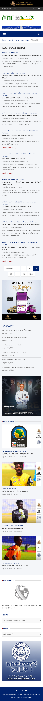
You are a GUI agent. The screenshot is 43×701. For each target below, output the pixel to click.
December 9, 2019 (8, 81)
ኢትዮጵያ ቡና (5, 488)
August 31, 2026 (7, 457)
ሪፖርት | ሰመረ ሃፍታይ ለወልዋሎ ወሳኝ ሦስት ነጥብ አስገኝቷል (21, 224)
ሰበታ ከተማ (4, 202)
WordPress (28, 698)
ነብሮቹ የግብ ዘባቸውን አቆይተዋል (11, 345)
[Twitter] (22, 690)
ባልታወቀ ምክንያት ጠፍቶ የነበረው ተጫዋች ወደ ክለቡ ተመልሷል (21, 55)
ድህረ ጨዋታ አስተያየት (31, 93)
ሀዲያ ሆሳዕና (5, 525)
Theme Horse (35, 694)
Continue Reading (9, 148)
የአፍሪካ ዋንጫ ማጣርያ (21, 451)
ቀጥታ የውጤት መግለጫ (8, 131)
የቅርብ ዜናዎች (8, 421)
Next (31, 274)
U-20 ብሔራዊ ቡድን (7, 451)
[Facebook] (16, 690)
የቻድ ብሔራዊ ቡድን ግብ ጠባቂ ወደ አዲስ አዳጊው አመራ (18, 367)
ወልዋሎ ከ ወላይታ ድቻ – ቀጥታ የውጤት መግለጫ (17, 136)
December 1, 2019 (8, 210)
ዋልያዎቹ (15, 563)
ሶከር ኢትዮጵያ (19, 139)
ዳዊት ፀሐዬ (18, 187)
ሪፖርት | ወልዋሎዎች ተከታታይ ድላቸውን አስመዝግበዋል (19, 116)
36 (11, 274)
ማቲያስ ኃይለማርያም (22, 58)
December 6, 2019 (8, 162)
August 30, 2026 (7, 531)
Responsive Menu (34, 9)
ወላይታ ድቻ (5, 93)
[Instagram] (19, 690)
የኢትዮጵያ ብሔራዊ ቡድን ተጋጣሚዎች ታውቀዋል (16, 330)
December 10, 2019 (8, 58)
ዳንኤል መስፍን (18, 494)
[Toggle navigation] (4, 34)
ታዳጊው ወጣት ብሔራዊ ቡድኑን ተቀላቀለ (14, 352)
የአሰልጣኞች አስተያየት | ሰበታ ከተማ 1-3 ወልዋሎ (17, 207)
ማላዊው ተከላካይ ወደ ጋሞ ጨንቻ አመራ (13, 360)
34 (30, 269)
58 (24, 274)
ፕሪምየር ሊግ (22, 73)
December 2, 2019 (8, 187)
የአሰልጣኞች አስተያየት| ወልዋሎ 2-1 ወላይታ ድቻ (17, 98)
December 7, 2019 (8, 101)
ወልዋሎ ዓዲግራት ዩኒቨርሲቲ (8, 52)
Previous (9, 269)
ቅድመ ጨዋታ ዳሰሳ (6, 154)
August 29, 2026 (7, 569)
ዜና (17, 52)
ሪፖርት (3, 113)
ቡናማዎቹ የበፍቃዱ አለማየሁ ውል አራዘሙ (14, 337)
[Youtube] (26, 690)
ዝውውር (14, 488)
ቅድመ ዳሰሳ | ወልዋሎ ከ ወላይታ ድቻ (13, 159)
